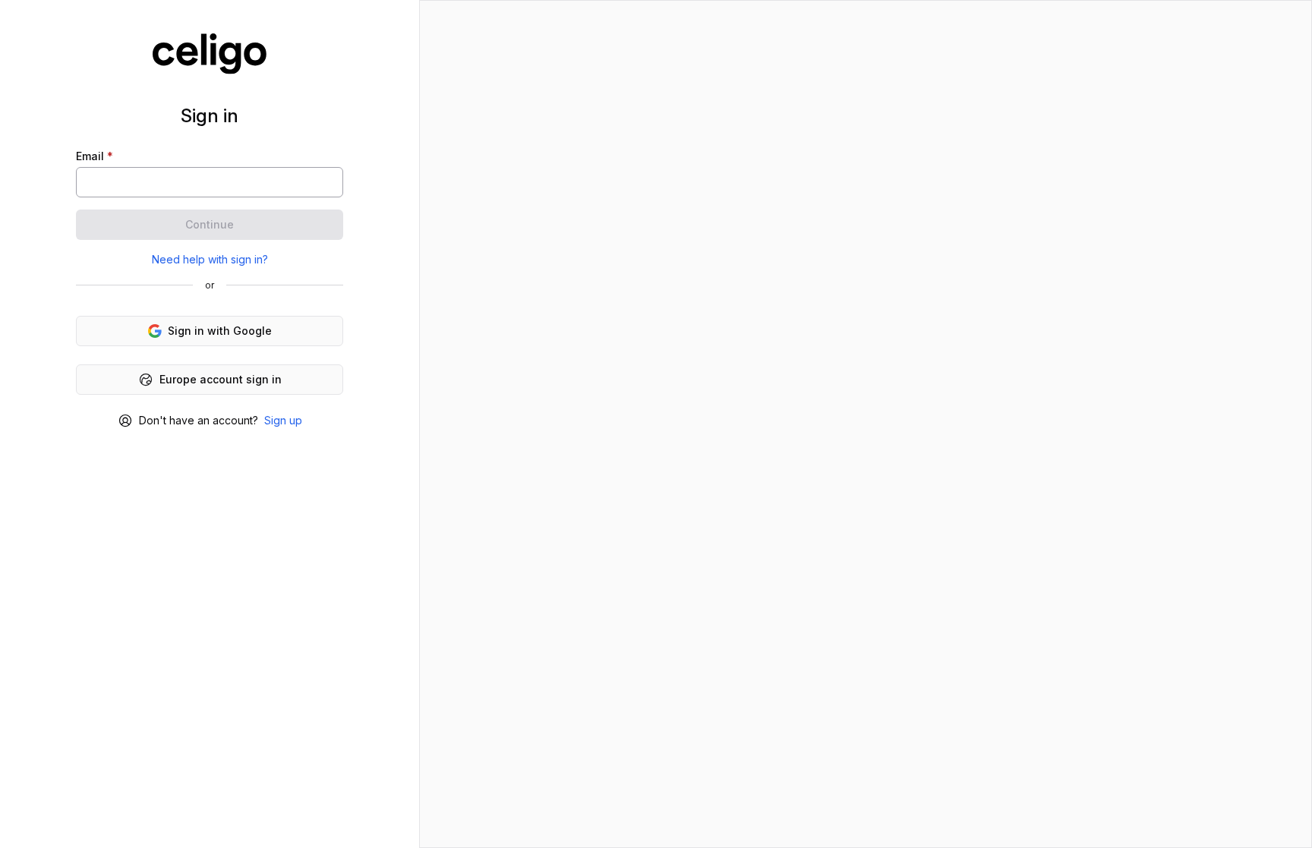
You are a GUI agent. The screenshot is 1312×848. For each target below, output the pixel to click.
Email (94, 156)
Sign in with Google (220, 330)
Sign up (283, 420)
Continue (209, 224)
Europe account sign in (220, 379)
